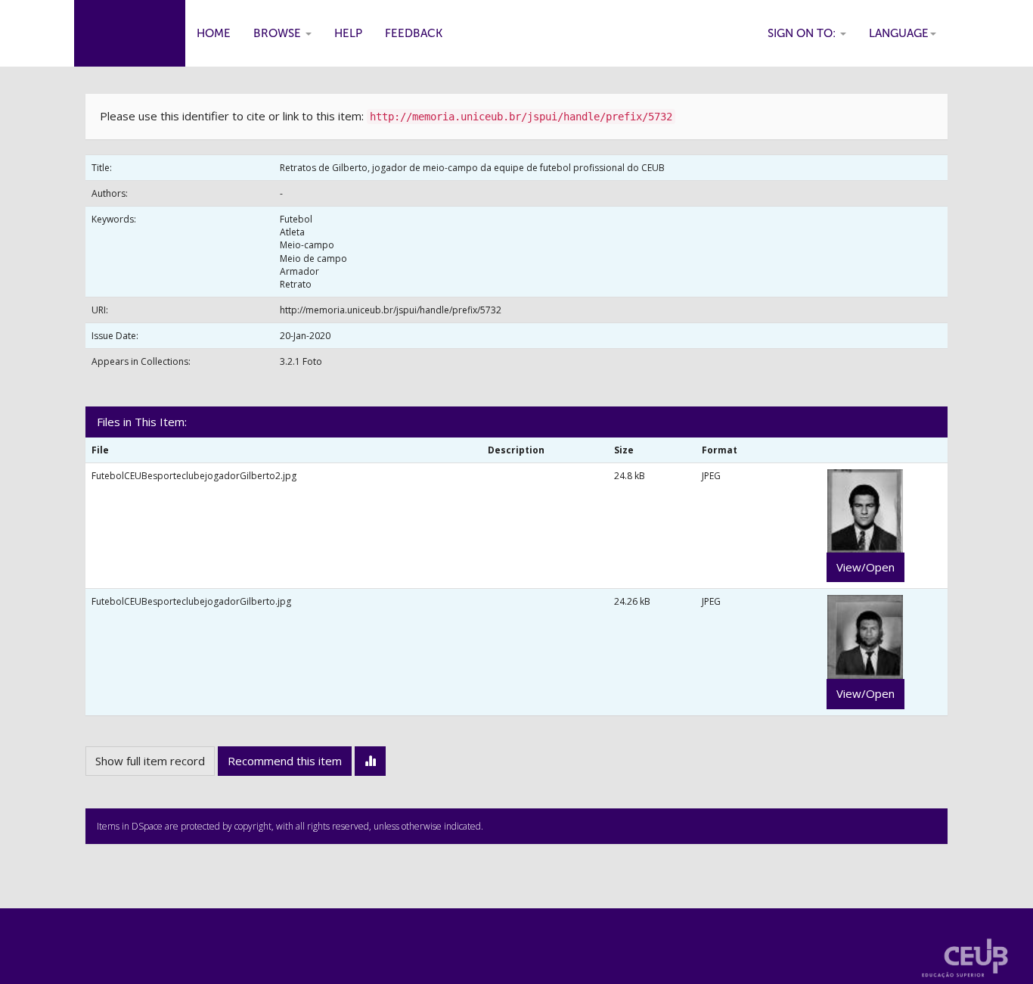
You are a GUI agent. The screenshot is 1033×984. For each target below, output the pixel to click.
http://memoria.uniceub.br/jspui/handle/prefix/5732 (390, 310)
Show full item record (150, 760)
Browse (278, 33)
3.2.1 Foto (301, 361)
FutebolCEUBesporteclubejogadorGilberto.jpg (191, 601)
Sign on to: (803, 33)
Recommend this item (285, 760)
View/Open (865, 567)
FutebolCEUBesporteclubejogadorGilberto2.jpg (194, 475)
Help (348, 33)
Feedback (413, 33)
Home (214, 33)
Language (899, 33)
